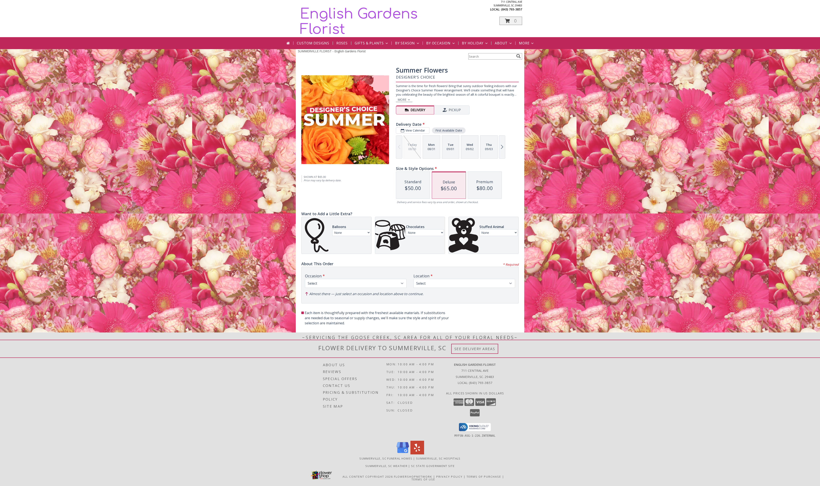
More (524, 43)
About (501, 43)
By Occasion (438, 43)
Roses (342, 43)
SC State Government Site (433, 466)
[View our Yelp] (417, 453)
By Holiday (472, 43)
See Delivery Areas (474, 348)
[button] (510, 21)
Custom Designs (313, 43)
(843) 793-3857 (511, 9)
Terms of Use (423, 479)
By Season (405, 43)
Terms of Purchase (484, 477)
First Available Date (448, 130)
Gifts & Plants (369, 43)
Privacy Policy (449, 477)
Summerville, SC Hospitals (438, 458)
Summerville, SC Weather (386, 466)
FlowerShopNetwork (413, 477)
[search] (518, 56)
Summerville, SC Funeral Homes (385, 458)
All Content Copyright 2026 (368, 477)
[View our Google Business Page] (403, 453)
